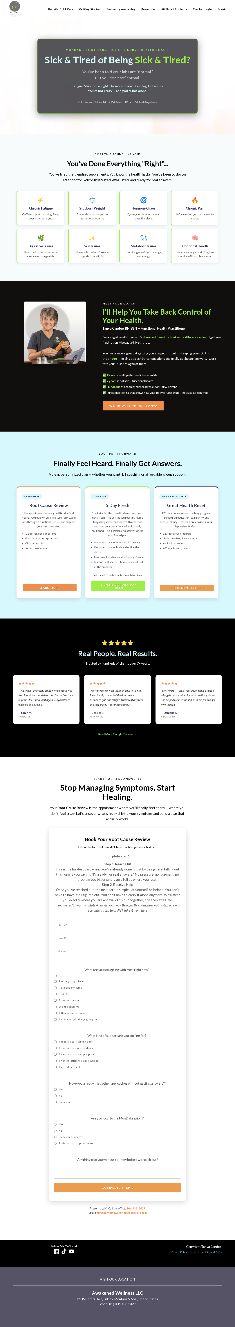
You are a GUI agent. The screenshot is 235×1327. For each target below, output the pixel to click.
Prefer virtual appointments (76, 1143)
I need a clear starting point (76, 1041)
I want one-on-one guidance (76, 1048)
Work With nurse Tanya (133, 406)
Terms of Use (196, 1252)
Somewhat (65, 1102)
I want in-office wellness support (79, 1060)
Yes (61, 1089)
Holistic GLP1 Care (60, 9)
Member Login (202, 9)
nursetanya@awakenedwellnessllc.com (121, 1212)
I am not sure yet (69, 1066)
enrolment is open (187, 587)
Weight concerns (69, 1006)
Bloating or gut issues (72, 981)
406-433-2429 (135, 1208)
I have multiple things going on (78, 1019)
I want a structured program (76, 1054)
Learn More (49, 587)
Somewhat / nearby (71, 1136)
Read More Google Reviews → (117, 734)
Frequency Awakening (120, 9)
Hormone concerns (70, 987)
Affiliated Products (174, 9)
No (60, 1095)
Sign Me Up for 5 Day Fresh (118, 586)
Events (222, 9)
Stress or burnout (70, 1000)
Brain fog (64, 994)
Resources (148, 9)
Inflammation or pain (72, 1013)
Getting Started (90, 9)
